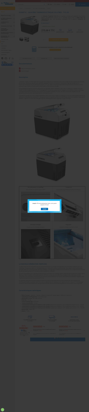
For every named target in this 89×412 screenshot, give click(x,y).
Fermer (44, 209)
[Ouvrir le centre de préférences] (2, 409)
